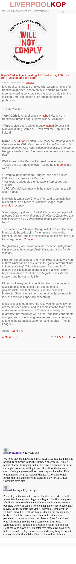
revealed (7, 205)
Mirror (21, 141)
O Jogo (28, 239)
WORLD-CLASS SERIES (19, 11)
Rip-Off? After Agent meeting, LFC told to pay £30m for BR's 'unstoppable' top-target (35, 76)
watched (44, 115)
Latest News (40, 11)
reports (61, 164)
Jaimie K (17, 330)
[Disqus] (38, 399)
